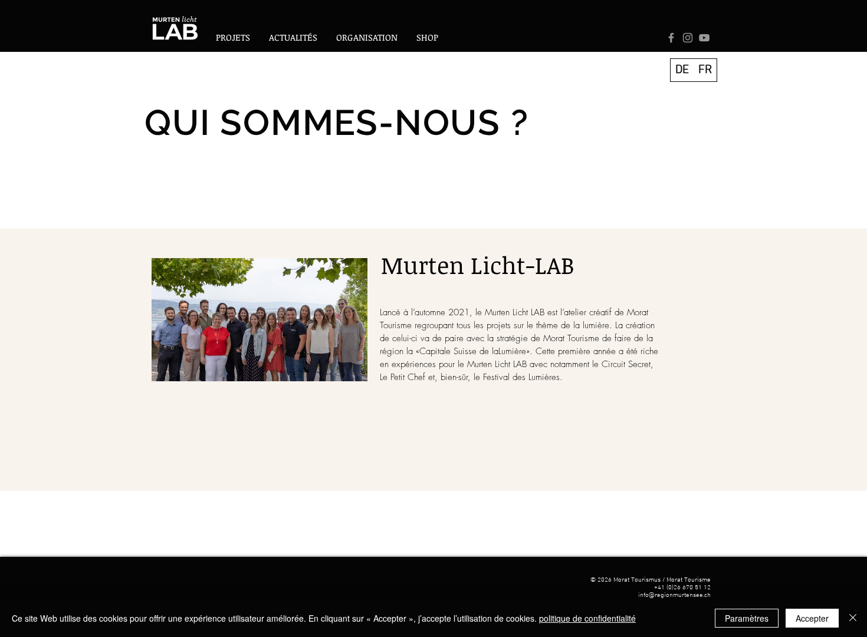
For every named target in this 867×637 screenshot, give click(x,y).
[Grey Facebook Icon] (671, 37)
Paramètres (747, 618)
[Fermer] (853, 618)
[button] (367, 37)
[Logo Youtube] (704, 37)
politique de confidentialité (587, 618)
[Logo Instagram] (687, 37)
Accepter (812, 618)
